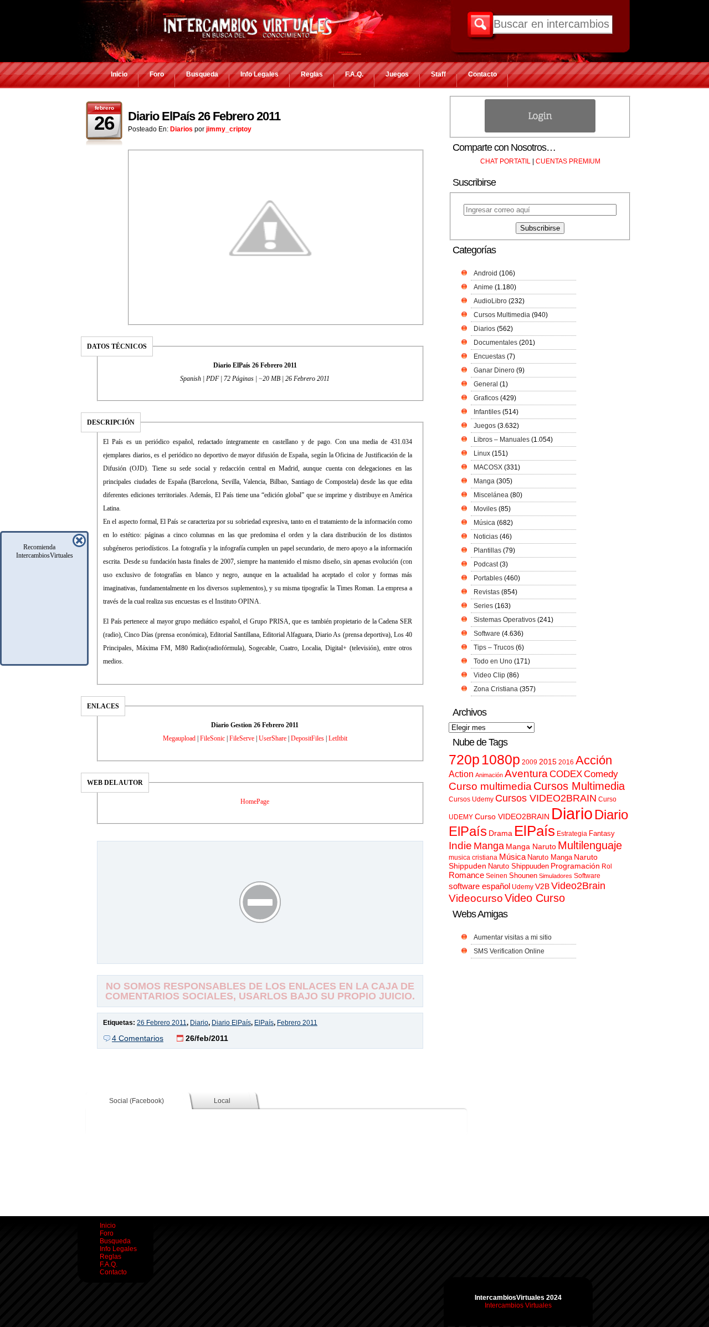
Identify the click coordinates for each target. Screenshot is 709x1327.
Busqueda (202, 74)
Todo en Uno (493, 661)
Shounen (523, 875)
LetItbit (337, 738)
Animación (489, 775)
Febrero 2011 (297, 1023)
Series (483, 606)
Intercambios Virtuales (518, 1305)
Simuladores (555, 875)
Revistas (487, 592)
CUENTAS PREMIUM (568, 161)
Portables (488, 578)
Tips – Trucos (494, 647)
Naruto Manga (549, 857)
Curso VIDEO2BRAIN (512, 816)
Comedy (601, 773)
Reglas (312, 74)
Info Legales (259, 74)
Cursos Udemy (471, 799)
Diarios (181, 129)
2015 (548, 762)
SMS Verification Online (509, 951)
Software (487, 633)
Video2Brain (578, 885)
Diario (199, 1023)
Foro (157, 74)
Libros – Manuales (502, 439)
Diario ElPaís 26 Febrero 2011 (204, 116)
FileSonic (212, 738)
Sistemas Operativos (505, 620)
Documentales (495, 342)
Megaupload (179, 738)
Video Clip (489, 675)
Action (461, 774)
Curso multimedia (490, 786)
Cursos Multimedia (502, 315)
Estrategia (572, 834)
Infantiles (487, 412)
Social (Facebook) (136, 1101)
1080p (500, 759)
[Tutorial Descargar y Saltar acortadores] (260, 955)
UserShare (272, 738)
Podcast (486, 564)
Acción (594, 760)
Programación (575, 865)
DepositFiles (307, 738)
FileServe (241, 738)
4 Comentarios (137, 1038)
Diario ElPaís (231, 1023)
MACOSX (488, 467)
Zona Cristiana (496, 689)
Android (485, 273)
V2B (542, 886)
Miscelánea (491, 495)
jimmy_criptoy (228, 129)
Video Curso (535, 898)
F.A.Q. (354, 74)
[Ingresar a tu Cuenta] (540, 130)
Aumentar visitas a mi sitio (513, 937)
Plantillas (487, 550)
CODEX (565, 773)
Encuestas (489, 356)
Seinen (496, 876)
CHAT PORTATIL (505, 161)
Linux (482, 453)
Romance (466, 875)
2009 (529, 762)
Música (484, 523)
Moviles (485, 509)
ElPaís (264, 1023)
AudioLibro (490, 301)
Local (222, 1101)
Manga (484, 481)
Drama (500, 833)
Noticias (486, 536)
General (486, 384)
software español (479, 886)
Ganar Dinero (494, 370)
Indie (460, 845)
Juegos (397, 74)
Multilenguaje (590, 845)
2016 (566, 762)
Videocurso (476, 898)
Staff (438, 74)
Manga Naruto (531, 847)
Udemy (522, 887)
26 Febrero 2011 (162, 1023)
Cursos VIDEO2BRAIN (546, 798)
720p (464, 759)
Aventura (526, 773)
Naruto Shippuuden (518, 866)
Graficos (486, 398)
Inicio (119, 74)
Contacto (482, 74)
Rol (607, 866)
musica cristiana (473, 857)
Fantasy (602, 833)
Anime (483, 287)
